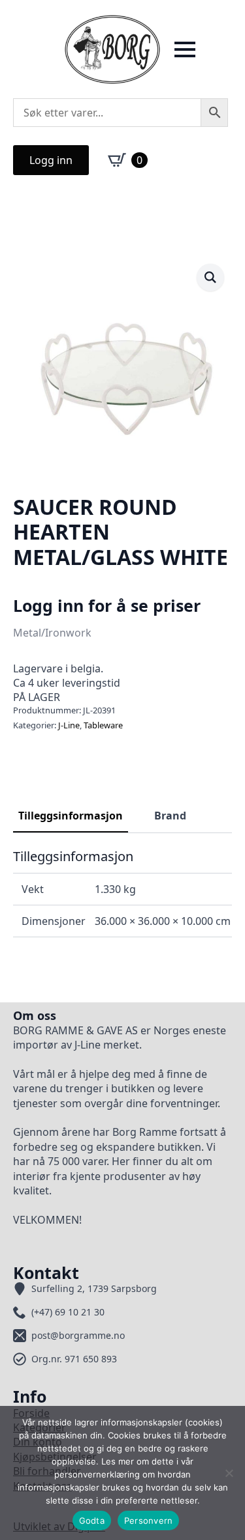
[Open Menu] (184, 49)
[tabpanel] (122, 893)
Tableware (103, 725)
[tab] (70, 815)
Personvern (148, 1520)
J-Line (69, 725)
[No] (228, 1472)
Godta (92, 1520)
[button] (210, 277)
